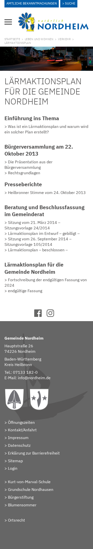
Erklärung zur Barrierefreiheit (34, 453)
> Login (10, 468)
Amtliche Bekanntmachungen (31, 3)
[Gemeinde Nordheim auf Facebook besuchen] (40, 315)
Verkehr (64, 39)
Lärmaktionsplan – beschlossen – (38, 249)
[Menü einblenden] (8, 22)
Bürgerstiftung (20, 497)
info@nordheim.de (34, 377)
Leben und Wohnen (39, 39)
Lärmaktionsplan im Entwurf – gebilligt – (44, 233)
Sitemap (15, 460)
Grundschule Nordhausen (30, 489)
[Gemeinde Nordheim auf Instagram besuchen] (53, 315)
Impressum (18, 437)
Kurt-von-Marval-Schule (29, 481)
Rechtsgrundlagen (24, 172)
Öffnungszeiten (21, 422)
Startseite (12, 39)
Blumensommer (22, 504)
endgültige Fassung (25, 290)
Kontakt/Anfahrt (22, 429)
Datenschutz (19, 445)
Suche (70, 3)
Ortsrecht (16, 520)
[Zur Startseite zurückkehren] (53, 15)
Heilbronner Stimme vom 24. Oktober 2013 (47, 192)
